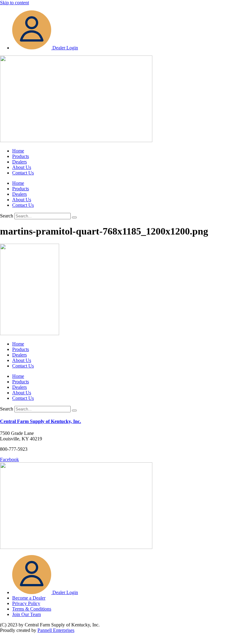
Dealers (19, 161)
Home (18, 150)
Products (20, 156)
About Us (21, 167)
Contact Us (23, 172)
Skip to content (14, 2)
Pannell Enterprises (55, 630)
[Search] (74, 217)
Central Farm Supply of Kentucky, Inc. (40, 421)
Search (6, 215)
